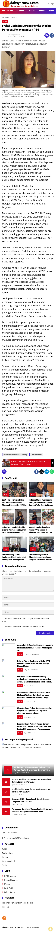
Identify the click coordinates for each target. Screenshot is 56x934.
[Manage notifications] (50, 929)
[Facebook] (36, 471)
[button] (47, 3)
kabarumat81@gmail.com (18, 838)
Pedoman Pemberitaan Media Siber (17, 903)
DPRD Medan (10, 876)
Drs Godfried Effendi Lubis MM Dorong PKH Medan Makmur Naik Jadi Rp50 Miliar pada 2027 (14, 502)
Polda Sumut (9, 892)
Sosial (4, 865)
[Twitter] (41, 471)
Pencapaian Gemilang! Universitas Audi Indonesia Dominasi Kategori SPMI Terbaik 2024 (32, 810)
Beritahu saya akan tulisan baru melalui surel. (25, 626)
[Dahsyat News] (20, 3)
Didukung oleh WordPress (12, 927)
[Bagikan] (51, 35)
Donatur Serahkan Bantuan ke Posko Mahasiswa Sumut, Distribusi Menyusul (31, 780)
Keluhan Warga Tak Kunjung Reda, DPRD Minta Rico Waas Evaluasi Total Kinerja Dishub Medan (41, 502)
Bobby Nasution (11, 880)
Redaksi (5, 907)
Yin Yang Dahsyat (14, 34)
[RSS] (4, 918)
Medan (7, 884)
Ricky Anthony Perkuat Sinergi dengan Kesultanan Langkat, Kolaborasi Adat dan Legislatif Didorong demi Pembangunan (41, 557)
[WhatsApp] (51, 471)
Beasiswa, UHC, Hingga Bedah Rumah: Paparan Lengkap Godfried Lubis (31, 800)
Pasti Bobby (9, 888)
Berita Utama (8, 853)
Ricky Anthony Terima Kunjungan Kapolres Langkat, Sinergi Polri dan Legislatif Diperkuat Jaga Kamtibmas (14, 557)
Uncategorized (8, 861)
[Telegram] (46, 471)
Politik (5, 21)
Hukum (5, 857)
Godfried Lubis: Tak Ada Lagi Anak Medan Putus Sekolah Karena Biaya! (31, 790)
